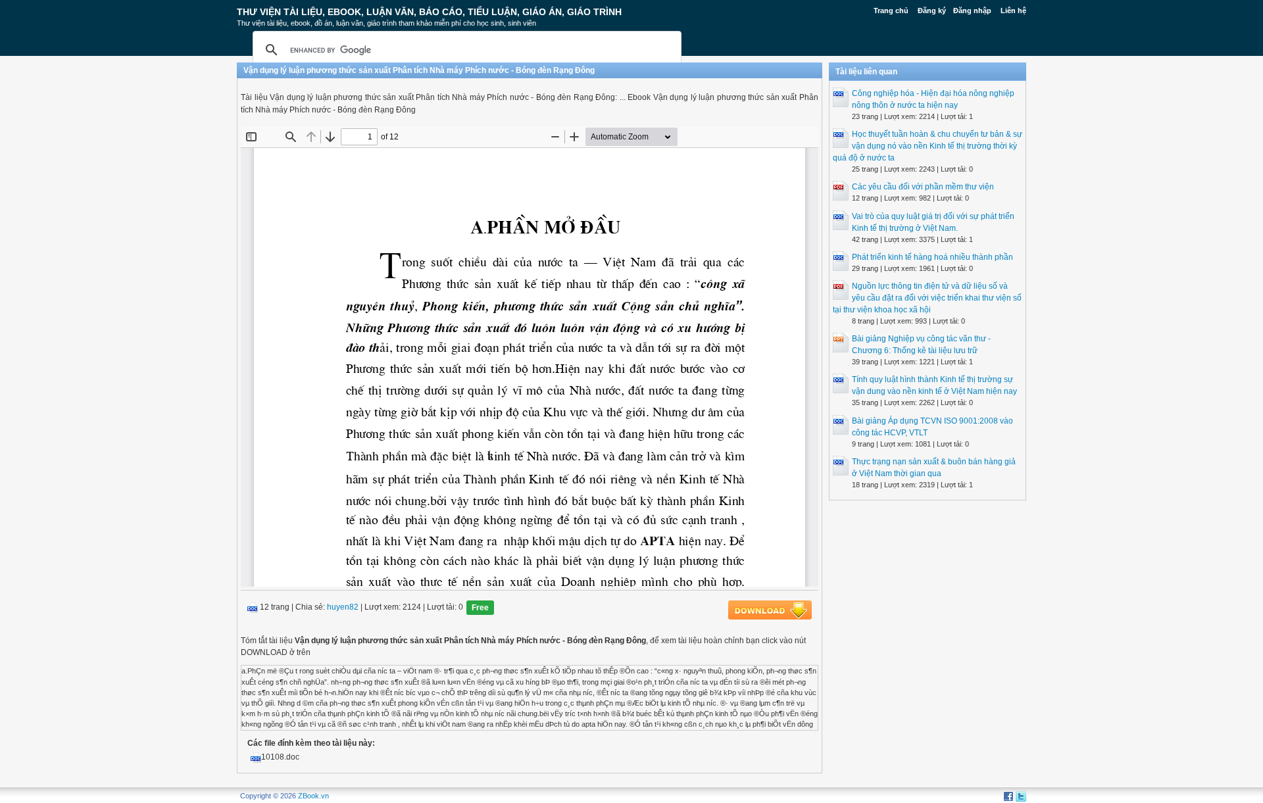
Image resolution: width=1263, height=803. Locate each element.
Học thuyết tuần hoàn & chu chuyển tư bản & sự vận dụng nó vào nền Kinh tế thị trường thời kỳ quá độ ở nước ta (927, 146)
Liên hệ (1013, 10)
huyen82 (343, 607)
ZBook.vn (313, 796)
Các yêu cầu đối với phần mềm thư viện (923, 186)
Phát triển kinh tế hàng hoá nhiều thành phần (932, 257)
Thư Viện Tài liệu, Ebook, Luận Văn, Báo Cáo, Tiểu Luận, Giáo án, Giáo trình (429, 12)
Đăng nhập (972, 10)
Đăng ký (932, 10)
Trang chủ (891, 10)
